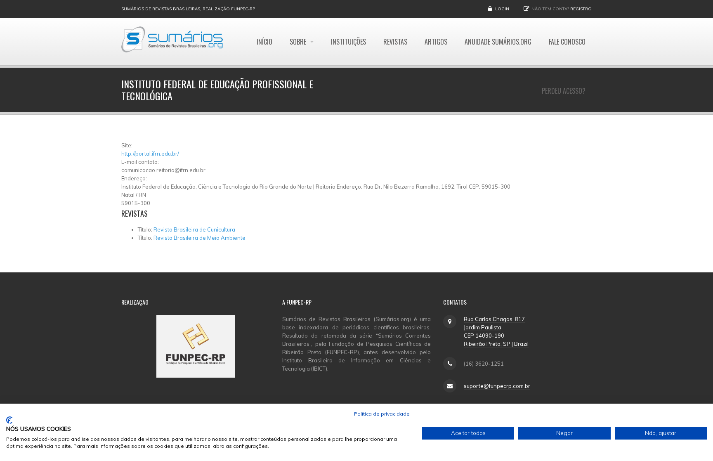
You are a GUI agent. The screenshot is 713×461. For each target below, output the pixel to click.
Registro (581, 9)
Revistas (395, 42)
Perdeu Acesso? (564, 91)
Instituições (348, 42)
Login (502, 9)
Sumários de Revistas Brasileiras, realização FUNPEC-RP (188, 9)
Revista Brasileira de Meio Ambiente (199, 237)
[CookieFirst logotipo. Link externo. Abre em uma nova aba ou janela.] (9, 420)
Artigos (436, 42)
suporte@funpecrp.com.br (497, 386)
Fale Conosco (567, 42)
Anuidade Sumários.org (498, 42)
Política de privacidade (382, 414)
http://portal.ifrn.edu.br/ (150, 153)
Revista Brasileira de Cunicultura (194, 229)
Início (264, 42)
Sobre (299, 42)
